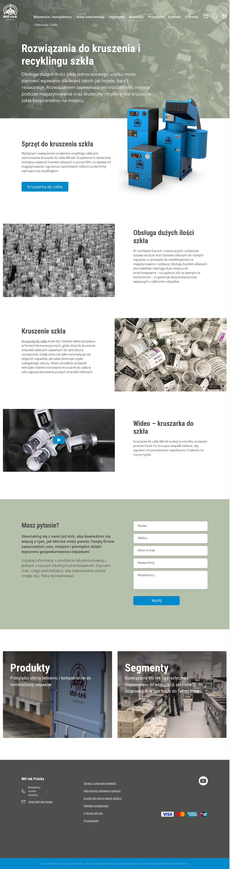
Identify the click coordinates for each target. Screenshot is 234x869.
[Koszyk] (205, 16)
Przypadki (156, 17)
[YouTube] (203, 780)
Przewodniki (91, 820)
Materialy (136, 17)
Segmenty (116, 17)
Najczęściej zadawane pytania (102, 791)
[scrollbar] (231, 434)
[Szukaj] (215, 16)
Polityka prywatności (96, 805)
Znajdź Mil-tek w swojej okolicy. (103, 798)
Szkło (54, 25)
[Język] (224, 16)
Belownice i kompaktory (53, 17)
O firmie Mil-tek (93, 813)
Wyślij (157, 600)
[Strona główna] (10, 12)
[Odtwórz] (59, 440)
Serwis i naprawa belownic (100, 783)
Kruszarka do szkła (34, 341)
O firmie (191, 17)
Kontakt (174, 17)
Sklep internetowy (90, 17)
